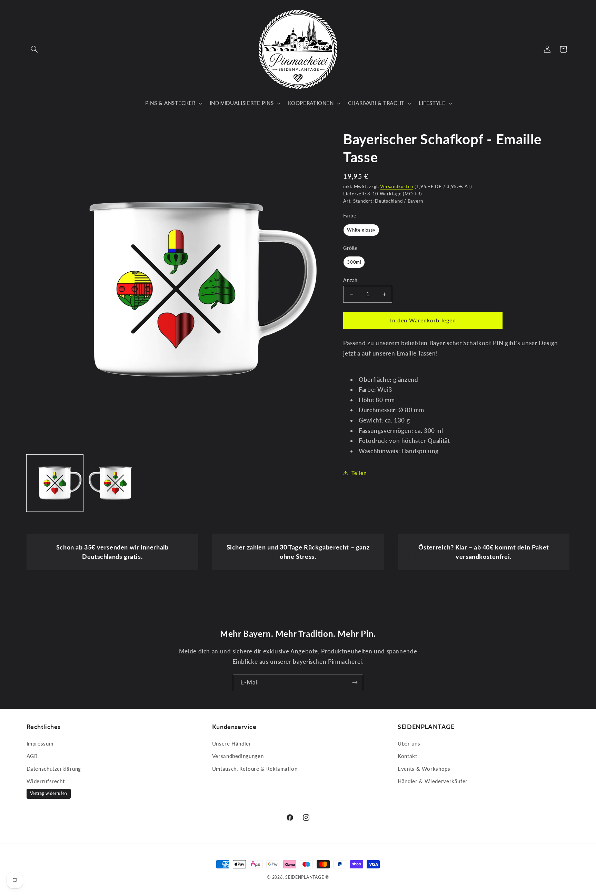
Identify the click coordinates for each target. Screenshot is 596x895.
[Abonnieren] (355, 682)
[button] (34, 49)
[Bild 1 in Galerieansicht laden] (55, 483)
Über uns (409, 743)
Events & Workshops (424, 769)
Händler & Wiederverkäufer (433, 781)
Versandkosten (396, 186)
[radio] (361, 230)
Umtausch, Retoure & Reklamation (255, 769)
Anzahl (351, 280)
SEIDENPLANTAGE (304, 877)
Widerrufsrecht (46, 781)
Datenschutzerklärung (54, 769)
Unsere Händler (231, 743)
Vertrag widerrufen (48, 793)
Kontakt (407, 756)
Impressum (40, 743)
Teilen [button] (358, 473)
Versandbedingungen (238, 756)
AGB (32, 756)
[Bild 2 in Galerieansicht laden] (115, 483)
